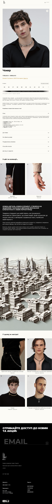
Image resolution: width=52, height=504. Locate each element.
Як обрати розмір (44, 83)
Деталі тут (26, 78)
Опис (4, 113)
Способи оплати (7, 146)
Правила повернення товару (8, 463)
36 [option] (8, 87)
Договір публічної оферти (16, 465)
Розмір (4, 83)
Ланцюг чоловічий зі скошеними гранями (39, 371)
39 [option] (21, 87)
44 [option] (43, 87)
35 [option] (4, 87)
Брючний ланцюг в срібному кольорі (12, 371)
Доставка (5, 132)
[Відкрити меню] (45, 2)
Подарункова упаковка (9, 141)
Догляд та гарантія (8, 151)
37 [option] (13, 87)
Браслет (12, 196)
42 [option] (34, 87)
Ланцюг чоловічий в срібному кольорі (39, 408)
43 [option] (39, 87)
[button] (47, 11)
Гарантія (17, 463)
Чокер (12, 408)
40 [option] (26, 87)
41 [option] (30, 87)
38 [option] (17, 87)
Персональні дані (6, 465)
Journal (4, 468)
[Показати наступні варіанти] (48, 87)
